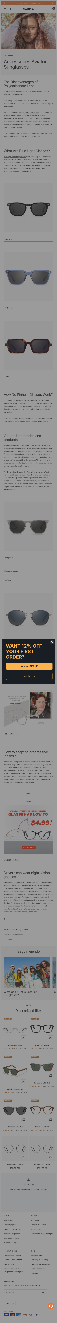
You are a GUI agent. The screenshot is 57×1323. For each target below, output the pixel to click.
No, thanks (29, 676)
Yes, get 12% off (29, 666)
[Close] (52, 642)
